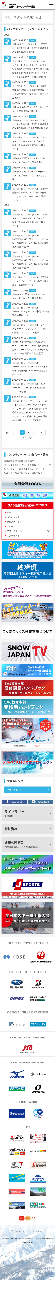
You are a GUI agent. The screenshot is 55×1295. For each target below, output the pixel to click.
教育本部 (29, 461)
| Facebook (15, 801)
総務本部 (8, 461)
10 (48, 432)
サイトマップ (39, 1231)
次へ (31, 437)
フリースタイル (20, 469)
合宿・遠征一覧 (32, 472)
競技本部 (19, 461)
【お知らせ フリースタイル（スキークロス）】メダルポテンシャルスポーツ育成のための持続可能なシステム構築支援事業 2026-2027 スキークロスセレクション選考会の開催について (30, 69)
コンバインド (21, 465)
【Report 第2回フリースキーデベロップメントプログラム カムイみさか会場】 (30, 175)
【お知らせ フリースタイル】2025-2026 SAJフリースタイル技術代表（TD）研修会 (29, 387)
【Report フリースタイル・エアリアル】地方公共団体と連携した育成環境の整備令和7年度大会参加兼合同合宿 (30, 124)
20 (23, 437)
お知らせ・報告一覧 (13, 472)
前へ (8, 432)
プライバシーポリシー (20, 1231)
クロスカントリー (38, 465)
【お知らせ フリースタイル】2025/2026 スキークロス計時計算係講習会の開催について (30, 311)
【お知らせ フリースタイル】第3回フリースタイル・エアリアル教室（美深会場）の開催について (30, 281)
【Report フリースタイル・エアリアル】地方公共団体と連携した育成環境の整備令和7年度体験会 (30, 48)
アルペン (11, 526)
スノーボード (36, 469)
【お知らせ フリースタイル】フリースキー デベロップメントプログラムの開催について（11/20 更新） (29, 329)
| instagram (42, 801)
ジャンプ (8, 465)
